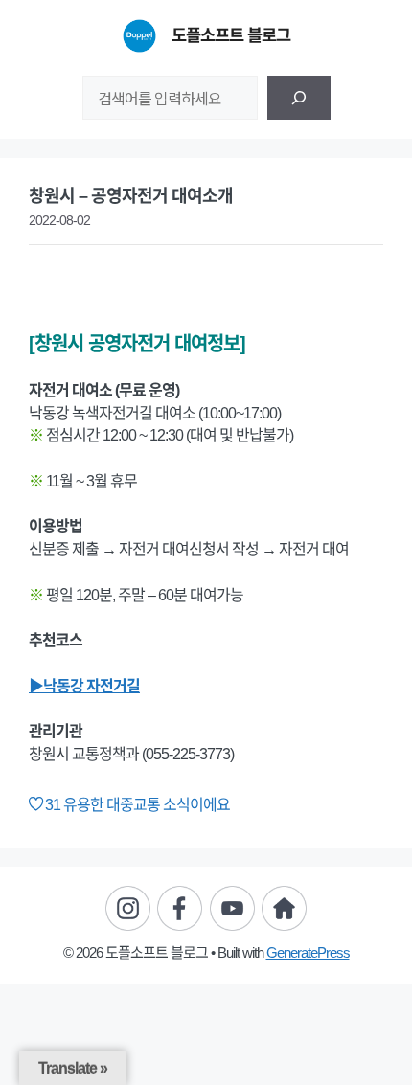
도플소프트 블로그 (231, 35)
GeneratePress (308, 952)
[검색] (299, 98)
